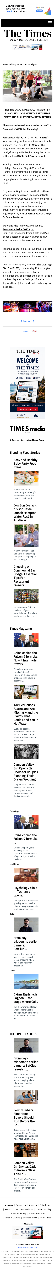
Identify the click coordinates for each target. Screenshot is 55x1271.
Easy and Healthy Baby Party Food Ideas (25, 463)
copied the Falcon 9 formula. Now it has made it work (26, 658)
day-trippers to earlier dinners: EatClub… (26, 943)
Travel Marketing (18, 1213)
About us (33, 1205)
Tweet (24, 331)
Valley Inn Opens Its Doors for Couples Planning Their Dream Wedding (26, 771)
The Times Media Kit (23, 1209)
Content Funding (43, 1209)
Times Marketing (12, 1217)
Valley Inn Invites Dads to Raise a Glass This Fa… (25, 1168)
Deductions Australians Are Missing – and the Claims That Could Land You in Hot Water (26, 714)
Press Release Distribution (27, 1247)
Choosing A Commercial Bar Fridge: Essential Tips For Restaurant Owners (25, 576)
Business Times (30, 1217)
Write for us (45, 1205)
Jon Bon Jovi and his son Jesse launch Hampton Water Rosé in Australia (25, 512)
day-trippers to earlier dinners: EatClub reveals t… (26, 1063)
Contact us (21, 1205)
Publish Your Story (37, 1213)
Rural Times (45, 1217)
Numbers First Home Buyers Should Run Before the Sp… (24, 1117)
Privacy (8, 1209)
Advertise (9, 1205)
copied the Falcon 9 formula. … (26, 839)
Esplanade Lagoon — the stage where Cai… (26, 998)
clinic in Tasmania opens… (25, 891)
